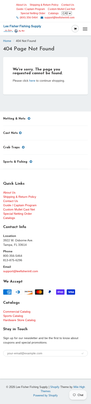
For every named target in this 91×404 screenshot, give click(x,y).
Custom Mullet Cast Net (61, 9)
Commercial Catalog (16, 311)
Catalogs (53, 13)
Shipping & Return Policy (44, 4)
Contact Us (67, 4)
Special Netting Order (33, 13)
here (32, 80)
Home (7, 41)
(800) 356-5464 (29, 17)
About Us (21, 4)
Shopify (54, 387)
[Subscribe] (82, 353)
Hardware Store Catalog (19, 320)
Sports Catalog (13, 315)
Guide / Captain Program (30, 9)
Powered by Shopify (45, 395)
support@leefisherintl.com (59, 17)
